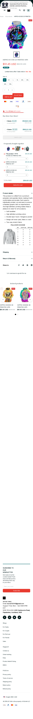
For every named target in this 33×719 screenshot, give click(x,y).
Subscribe (16, 591)
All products (8, 16)
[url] (15, 604)
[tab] (15, 314)
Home (1, 16)
